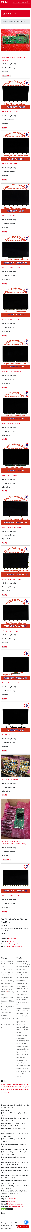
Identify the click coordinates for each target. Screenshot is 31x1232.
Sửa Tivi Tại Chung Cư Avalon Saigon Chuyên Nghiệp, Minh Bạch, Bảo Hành (23, 1039)
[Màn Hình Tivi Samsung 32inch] (15, 665)
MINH (4, 2)
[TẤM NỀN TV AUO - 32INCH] (15, 613)
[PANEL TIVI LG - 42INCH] (15, 458)
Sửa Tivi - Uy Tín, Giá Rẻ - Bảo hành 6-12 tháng (7, 963)
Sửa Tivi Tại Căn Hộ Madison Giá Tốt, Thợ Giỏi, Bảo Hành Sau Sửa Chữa (23, 1072)
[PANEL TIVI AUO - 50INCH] (15, 94)
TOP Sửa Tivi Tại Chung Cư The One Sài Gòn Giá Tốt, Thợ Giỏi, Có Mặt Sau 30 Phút (22, 1000)
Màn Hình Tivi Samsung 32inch (11, 683)
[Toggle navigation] (3, 5)
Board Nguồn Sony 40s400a (11, 779)
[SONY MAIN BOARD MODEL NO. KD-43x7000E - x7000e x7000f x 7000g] (15, 819)
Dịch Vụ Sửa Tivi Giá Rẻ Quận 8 (7, 1014)
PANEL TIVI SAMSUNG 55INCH (11, 896)
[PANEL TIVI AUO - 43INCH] (15, 302)
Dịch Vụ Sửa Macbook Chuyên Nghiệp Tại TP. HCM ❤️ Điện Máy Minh (7, 990)
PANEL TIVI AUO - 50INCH (10, 112)
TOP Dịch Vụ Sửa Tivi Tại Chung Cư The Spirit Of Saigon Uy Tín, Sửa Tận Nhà (22, 987)
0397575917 (12, 938)
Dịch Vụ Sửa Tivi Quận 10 (7, 1002)
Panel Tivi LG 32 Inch (8, 735)
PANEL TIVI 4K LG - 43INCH (11, 423)
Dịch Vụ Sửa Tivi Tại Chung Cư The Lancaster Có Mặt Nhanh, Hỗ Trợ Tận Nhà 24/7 (22, 1027)
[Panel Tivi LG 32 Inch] (15, 717)
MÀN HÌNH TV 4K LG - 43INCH (11, 371)
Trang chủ (5, 21)
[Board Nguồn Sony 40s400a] (15, 766)
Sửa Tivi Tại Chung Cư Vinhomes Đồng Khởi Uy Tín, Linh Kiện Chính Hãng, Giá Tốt (23, 1050)
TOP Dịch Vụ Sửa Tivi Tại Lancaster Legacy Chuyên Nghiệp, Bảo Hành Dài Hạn (23, 965)
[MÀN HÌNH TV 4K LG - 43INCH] (15, 354)
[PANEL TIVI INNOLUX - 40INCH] (15, 562)
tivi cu (3, 1084)
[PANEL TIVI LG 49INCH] (15, 198)
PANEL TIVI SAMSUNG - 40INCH (12, 527)
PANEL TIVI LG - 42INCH (9, 475)
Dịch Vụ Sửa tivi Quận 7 (7, 1020)
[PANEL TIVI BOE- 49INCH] (15, 146)
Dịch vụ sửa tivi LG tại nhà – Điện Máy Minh (7, 982)
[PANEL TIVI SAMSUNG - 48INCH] (15, 250)
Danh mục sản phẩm (21, 2)
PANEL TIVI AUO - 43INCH (10, 319)
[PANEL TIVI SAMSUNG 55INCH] (15, 878)
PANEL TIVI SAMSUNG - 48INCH (12, 267)
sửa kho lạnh (7, 1087)
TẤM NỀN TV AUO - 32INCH (10, 631)
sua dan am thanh (12, 1089)
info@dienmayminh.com (13, 944)
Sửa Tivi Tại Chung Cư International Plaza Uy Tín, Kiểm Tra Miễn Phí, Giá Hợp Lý (23, 976)
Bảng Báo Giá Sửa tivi (7, 998)
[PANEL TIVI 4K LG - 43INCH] (15, 406)
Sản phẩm (12, 21)
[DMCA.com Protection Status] (7, 1209)
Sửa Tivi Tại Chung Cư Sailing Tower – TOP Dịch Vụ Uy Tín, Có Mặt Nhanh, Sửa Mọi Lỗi (23, 1013)
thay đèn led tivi (17, 1087)
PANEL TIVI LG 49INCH (9, 216)
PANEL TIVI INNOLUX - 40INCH (11, 579)
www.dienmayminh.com (14, 946)
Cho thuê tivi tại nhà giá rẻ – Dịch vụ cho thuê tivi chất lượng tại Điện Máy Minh (7, 973)
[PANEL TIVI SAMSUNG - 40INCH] (15, 510)
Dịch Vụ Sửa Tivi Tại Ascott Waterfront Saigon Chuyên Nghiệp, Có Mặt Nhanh (23, 1061)
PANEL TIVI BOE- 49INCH (10, 164)
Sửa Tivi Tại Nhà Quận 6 (7, 1026)
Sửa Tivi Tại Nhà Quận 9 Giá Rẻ (7, 1008)
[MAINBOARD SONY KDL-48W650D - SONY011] (15, 40)
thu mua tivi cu (10, 1084)
